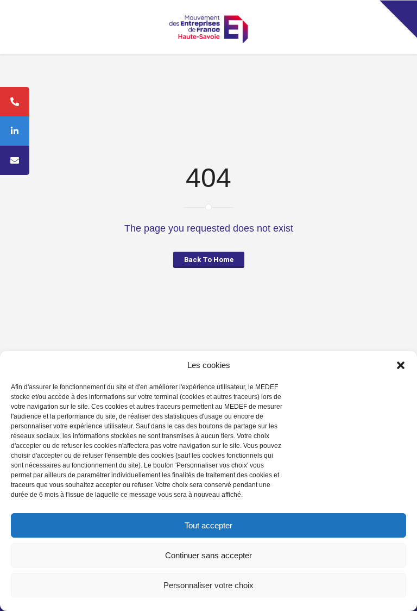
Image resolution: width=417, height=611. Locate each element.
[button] (400, 365)
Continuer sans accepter (208, 555)
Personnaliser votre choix (208, 585)
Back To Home (208, 259)
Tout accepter (208, 525)
